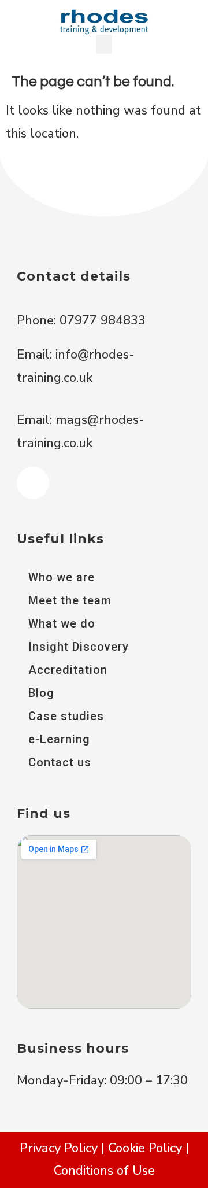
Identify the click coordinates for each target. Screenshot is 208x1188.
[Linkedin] (33, 483)
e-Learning (59, 739)
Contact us (59, 762)
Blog (41, 693)
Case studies (66, 716)
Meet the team (70, 600)
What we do (61, 623)
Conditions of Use (104, 1170)
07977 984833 (101, 320)
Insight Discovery (78, 647)
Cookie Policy (145, 1148)
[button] (104, 44)
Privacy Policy (59, 1148)
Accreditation (67, 670)
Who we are (61, 577)
